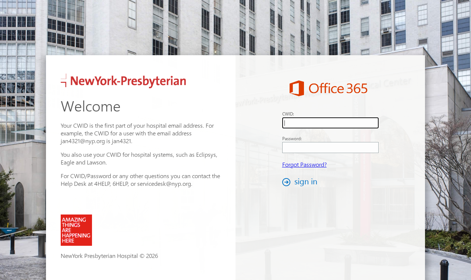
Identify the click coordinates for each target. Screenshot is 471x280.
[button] (301, 182)
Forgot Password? (304, 164)
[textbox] (330, 122)
